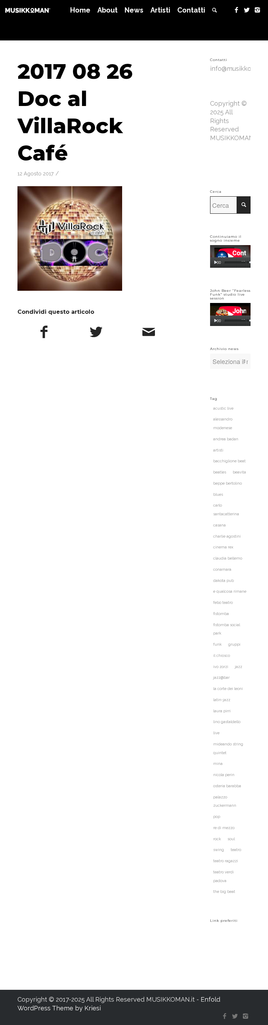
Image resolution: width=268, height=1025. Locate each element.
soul (231, 839)
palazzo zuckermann (224, 801)
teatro (236, 850)
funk (217, 644)
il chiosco (221, 655)
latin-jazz (221, 700)
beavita (239, 472)
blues (218, 494)
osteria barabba (227, 786)
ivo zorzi (220, 667)
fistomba (221, 614)
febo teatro (223, 602)
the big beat (224, 891)
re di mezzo (223, 828)
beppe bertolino (227, 483)
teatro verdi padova (223, 876)
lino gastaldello (226, 722)
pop (216, 816)
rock (217, 839)
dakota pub (223, 580)
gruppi (234, 644)
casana (219, 525)
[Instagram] (257, 10)
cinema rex (223, 547)
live (216, 733)
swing (218, 850)
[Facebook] (236, 10)
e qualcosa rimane (229, 591)
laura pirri (222, 711)
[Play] (215, 262)
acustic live (223, 408)
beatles (219, 472)
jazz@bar (221, 677)
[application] (230, 256)
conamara (222, 569)
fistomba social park (226, 629)
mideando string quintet (228, 748)
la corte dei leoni (228, 688)
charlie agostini (227, 536)
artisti (218, 450)
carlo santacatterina (226, 509)
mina (218, 763)
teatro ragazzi (225, 861)
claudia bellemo (227, 558)
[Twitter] (247, 10)
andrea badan (225, 439)
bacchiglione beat (229, 461)
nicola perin (223, 775)
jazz (238, 667)
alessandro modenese (222, 423)
